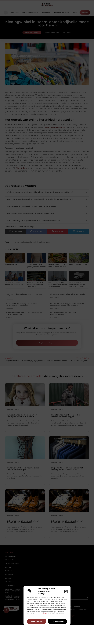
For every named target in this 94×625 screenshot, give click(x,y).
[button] (66, 591)
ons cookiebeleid (43, 614)
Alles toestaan (36, 621)
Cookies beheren (57, 621)
